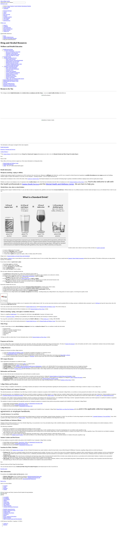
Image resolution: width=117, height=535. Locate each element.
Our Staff (5, 82)
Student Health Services (8, 37)
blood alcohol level (26, 278)
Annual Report (6, 499)
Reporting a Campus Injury (9, 84)
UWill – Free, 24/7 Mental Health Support (15, 78)
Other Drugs (4, 323)
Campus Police (6, 503)
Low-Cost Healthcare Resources (13, 72)
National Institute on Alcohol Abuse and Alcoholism (18, 256)
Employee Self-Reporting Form (12, 54)
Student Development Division (9, 86)
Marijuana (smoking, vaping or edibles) (12, 172)
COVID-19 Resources (9, 50)
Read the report (4, 468)
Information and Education (8, 371)
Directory (5, 524)
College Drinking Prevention (76, 377)
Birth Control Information (11, 67)
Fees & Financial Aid (7, 28)
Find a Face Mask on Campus (12, 55)
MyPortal (98, 303)
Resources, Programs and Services (8, 149)
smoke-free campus (10, 316)
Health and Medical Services (10, 57)
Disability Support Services (9, 509)
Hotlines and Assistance (11, 71)
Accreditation (6, 498)
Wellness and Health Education (10, 38)
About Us (5, 25)
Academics (5, 26)
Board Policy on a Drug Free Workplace (65, 409)
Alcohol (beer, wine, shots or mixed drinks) (12, 187)
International (26, 6)
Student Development (70, 343)
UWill (4, 165)
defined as (10, 258)
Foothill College (6, 511)
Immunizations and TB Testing (12, 61)
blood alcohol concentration (28, 276)
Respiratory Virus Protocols (12, 53)
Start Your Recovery (25, 367)
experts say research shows (33, 178)
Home (4, 35)
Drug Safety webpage (65, 355)
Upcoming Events (7, 56)
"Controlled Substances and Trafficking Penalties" (12, 395)
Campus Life (6, 31)
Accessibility (6, 497)
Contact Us (5, 523)
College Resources (6, 347)
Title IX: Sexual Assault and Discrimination (12, 518)
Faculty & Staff (6, 7)
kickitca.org (45, 318)
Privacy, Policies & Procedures (9, 516)
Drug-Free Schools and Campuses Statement (13, 389)
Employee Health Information (12, 65)
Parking (5, 515)
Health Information (5, 147)
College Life (98, 395)
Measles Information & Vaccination (10, 79)
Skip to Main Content (5, 1)
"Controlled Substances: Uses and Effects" (101, 416)
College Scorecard (7, 505)
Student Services (6, 30)
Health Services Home (8, 49)
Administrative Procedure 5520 (25, 406)
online (24, 363)
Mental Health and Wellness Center (10, 81)
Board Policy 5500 (23, 403)
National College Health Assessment (76, 258)
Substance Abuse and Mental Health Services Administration (29, 366)
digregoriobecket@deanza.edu (29, 478)
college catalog (51, 395)
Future (10, 6)
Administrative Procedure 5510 (21, 404)
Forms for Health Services (8, 83)
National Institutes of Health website (50, 378)
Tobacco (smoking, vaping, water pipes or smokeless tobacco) (17, 311)
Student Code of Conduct (17, 434)
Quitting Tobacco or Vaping (12, 73)
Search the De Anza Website (7, 2)
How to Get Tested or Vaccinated (13, 51)
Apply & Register (7, 27)
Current (17, 6)
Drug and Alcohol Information (12, 68)
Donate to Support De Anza (9, 510)
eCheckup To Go (9, 70)
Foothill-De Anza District (8, 512)
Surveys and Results (10, 77)
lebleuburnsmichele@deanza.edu (34, 476)
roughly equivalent (101, 247)
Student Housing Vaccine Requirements (14, 60)
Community (5, 8)
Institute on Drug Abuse (66, 379)
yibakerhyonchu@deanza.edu (33, 477)
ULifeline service (18, 368)
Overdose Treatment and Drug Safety (14, 64)
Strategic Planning (7, 517)
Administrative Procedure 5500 (35, 403)
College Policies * (4, 151)
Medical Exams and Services (12, 62)
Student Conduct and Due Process (10, 437)
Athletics (5, 500)
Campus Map (6, 502)
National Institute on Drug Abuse (77, 181)
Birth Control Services (11, 59)
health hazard (14, 314)
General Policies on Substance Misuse (11, 420)
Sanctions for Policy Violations (9, 447)
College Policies (6, 154)
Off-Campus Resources (7, 359)
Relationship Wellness (10, 75)
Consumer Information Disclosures (10, 506)
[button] (6, 20)
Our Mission (6, 514)
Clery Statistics (6, 504)
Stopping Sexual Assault (11, 76)
